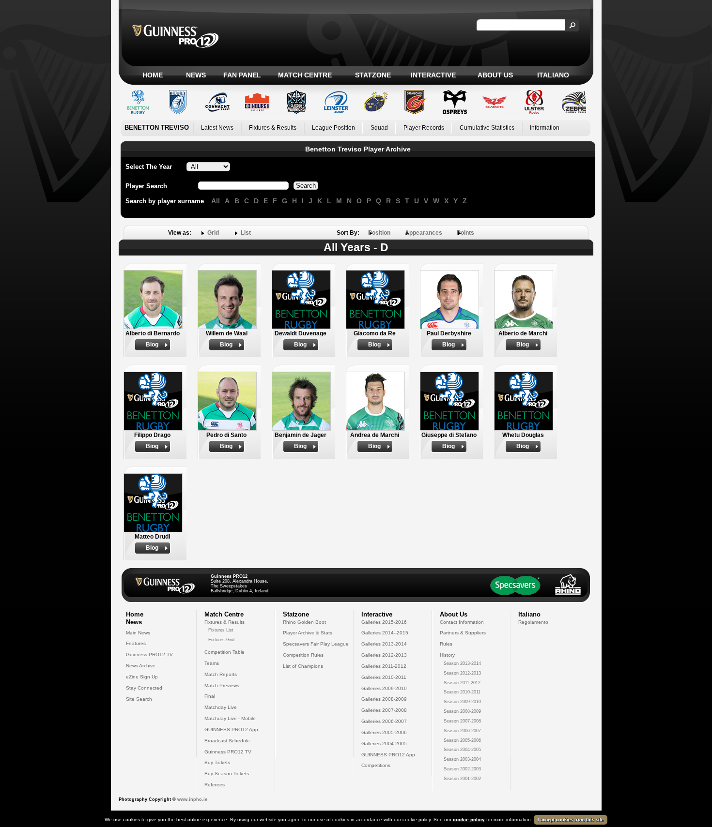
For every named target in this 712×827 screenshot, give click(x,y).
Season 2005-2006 (462, 740)
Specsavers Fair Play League (316, 644)
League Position (333, 128)
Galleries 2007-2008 (384, 710)
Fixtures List (220, 630)
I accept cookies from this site (571, 819)
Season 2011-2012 (462, 682)
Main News (138, 632)
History (447, 655)
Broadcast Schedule (227, 740)
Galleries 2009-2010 (384, 688)
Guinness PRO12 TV (149, 654)
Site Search (139, 699)
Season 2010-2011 (462, 692)
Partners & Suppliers (463, 632)
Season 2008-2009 (462, 711)
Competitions (375, 765)
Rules (446, 644)
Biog (152, 344)
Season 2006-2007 (462, 730)
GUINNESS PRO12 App (231, 729)
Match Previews (221, 685)
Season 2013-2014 (462, 663)
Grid (213, 233)
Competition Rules (303, 655)
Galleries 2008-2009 (384, 699)
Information (544, 128)
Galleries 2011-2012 (383, 666)
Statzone (373, 75)
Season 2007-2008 (462, 721)
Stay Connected (144, 688)
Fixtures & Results (272, 128)
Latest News (217, 128)
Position (379, 233)
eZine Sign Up (142, 676)
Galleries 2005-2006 (384, 732)
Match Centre (305, 75)
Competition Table (224, 652)
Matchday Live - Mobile (230, 718)
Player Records (423, 128)
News (196, 75)
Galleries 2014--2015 (384, 632)
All (215, 201)
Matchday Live (220, 707)
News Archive (140, 665)
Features (136, 643)
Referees (214, 784)
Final (209, 696)
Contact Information (462, 622)
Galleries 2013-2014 (384, 644)
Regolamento (533, 622)
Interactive (433, 75)
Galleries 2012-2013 (384, 655)
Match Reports (220, 674)
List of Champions (303, 666)
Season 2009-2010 (462, 701)
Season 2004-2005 (462, 749)
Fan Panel (242, 75)
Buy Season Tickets (226, 773)
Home (152, 75)
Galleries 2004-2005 (384, 743)
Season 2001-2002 (462, 778)
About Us (495, 75)
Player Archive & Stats (307, 632)
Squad (379, 128)
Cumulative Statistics (487, 128)
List (246, 233)
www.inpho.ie (192, 799)
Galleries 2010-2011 (383, 677)
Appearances (423, 233)
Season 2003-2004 (462, 759)
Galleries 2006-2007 (384, 721)
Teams (211, 663)
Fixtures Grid (221, 639)
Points (465, 233)
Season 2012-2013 (462, 673)
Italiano (553, 75)
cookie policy (469, 819)
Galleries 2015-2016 (384, 622)
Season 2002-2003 (462, 769)
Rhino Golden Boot (304, 622)
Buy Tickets (217, 762)
